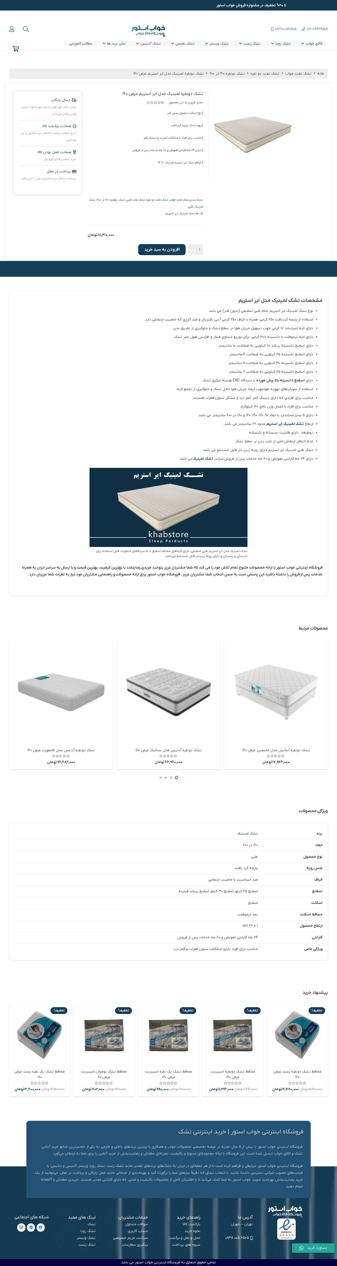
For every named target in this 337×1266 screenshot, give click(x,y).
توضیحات (319, 268)
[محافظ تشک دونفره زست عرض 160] (297, 1035)
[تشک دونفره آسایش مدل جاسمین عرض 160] (276, 692)
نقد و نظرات (260, 268)
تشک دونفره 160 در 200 (227, 73)
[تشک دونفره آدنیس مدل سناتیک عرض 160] (168, 692)
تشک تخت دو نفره (264, 73)
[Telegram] (31, 1227)
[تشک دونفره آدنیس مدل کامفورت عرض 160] (61, 692)
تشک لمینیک (203, 458)
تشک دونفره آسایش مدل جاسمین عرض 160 (276, 750)
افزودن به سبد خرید (162, 249)
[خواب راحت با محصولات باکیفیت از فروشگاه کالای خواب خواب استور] (149, 31)
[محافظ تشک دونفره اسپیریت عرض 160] (232, 1035)
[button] (25, 29)
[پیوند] (11, 29)
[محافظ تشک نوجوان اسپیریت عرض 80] (104, 1035)
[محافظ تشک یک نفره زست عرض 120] (39, 1035)
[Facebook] (41, 1227)
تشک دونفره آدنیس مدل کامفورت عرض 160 (61, 750)
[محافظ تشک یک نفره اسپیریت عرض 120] (168, 1035)
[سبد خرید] (15, 48)
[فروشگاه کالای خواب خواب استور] (286, 1212)
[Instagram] (21, 1227)
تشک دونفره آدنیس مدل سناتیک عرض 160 (168, 750)
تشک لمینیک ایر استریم (180, 213)
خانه (320, 73)
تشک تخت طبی (135, 200)
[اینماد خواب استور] (286, 1229)
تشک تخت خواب (298, 73)
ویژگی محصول (290, 268)
